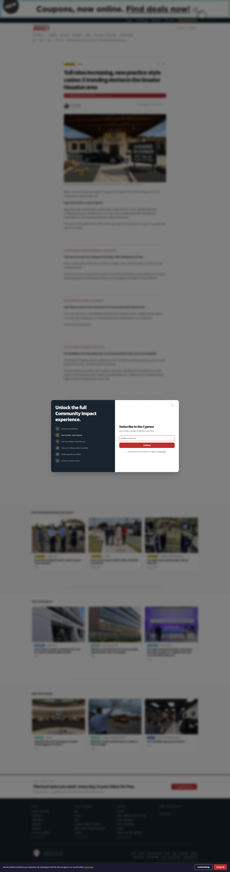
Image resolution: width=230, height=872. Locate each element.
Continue (147, 445)
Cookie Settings (204, 867)
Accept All (220, 867)
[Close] (172, 405)
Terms (153, 451)
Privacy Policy (162, 451)
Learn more (89, 867)
